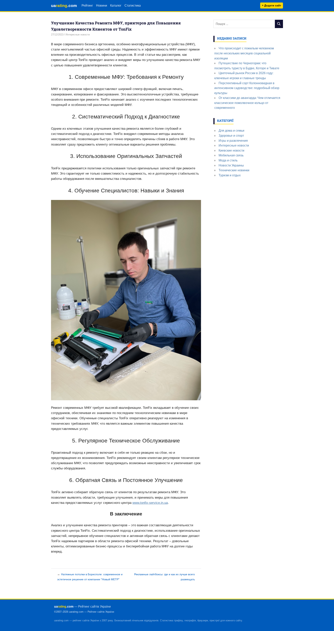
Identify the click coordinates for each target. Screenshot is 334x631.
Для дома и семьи (231, 130)
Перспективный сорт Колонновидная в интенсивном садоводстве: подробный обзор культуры (246, 88)
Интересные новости (78, 34)
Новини (101, 5)
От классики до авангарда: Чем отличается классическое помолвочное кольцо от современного (247, 102)
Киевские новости (231, 150)
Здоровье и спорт (231, 135)
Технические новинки (234, 170)
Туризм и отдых (230, 175)
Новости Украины (231, 165)
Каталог (115, 5)
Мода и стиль (228, 160)
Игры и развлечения (233, 140)
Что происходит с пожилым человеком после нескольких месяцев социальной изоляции (244, 53)
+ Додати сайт (271, 5)
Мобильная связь (231, 155)
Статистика (132, 5)
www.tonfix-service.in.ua (150, 503)
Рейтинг (87, 5)
